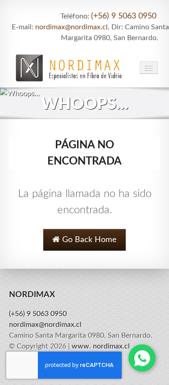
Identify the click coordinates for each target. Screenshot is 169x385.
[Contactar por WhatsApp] (141, 357)
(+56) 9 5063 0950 (123, 16)
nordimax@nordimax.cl (71, 27)
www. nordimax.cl (101, 346)
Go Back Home (88, 240)
